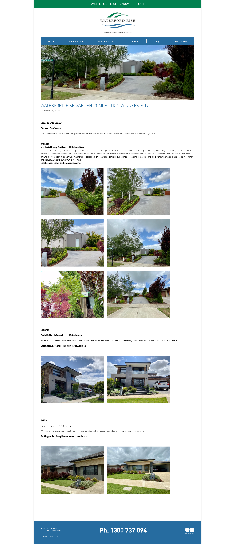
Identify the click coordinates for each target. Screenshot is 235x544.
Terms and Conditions (49, 536)
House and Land (106, 41)
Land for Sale (76, 41)
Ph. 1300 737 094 (123, 531)
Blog (156, 41)
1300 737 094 (56, 530)
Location (134, 41)
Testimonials (180, 41)
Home (51, 41)
